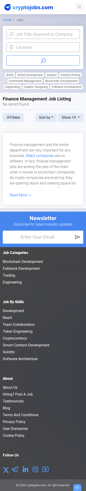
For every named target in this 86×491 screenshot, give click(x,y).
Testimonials (13, 401)
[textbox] (46, 47)
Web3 (10, 75)
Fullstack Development (66, 87)
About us (10, 387)
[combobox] (46, 47)
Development (13, 311)
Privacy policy (14, 422)
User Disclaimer (15, 428)
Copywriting (12, 87)
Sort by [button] (44, 117)
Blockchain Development (61, 81)
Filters (15, 117)
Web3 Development (30, 75)
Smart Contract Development (26, 345)
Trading (9, 275)
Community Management (25, 81)
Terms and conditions (21, 415)
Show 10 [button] (69, 117)
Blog (6, 408)
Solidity (9, 352)
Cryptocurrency (15, 338)
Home (7, 20)
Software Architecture (20, 359)
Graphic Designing (36, 87)
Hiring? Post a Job (18, 394)
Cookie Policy (14, 435)
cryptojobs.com (36, 485)
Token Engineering (18, 331)
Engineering (12, 282)
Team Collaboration (19, 324)
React (7, 318)
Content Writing (70, 75)
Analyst (51, 75)
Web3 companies (40, 156)
